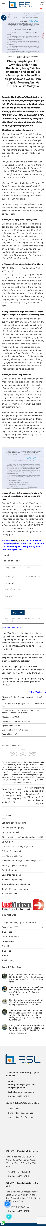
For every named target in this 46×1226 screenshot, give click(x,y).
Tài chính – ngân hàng (12, 879)
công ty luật (18, 540)
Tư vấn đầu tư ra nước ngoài (15, 889)
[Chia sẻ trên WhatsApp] (12, 754)
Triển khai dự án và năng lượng (16, 884)
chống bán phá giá (34, 100)
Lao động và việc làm (12, 856)
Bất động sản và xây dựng (14, 823)
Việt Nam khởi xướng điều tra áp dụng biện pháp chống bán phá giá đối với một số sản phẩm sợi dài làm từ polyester (23, 657)
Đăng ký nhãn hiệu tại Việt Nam (15, 730)
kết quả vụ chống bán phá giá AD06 (20, 777)
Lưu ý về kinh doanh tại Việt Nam (17, 846)
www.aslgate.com (25, 1092)
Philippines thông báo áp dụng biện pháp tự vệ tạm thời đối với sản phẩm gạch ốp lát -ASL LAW (23, 681)
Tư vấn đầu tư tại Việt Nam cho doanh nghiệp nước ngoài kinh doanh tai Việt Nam (23, 711)
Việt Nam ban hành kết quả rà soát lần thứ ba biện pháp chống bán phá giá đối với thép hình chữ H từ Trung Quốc (26, 978)
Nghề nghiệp (8, 941)
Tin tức (26, 58)
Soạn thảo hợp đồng (11, 875)
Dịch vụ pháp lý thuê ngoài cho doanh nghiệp (23, 837)
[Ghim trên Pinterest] (30, 754)
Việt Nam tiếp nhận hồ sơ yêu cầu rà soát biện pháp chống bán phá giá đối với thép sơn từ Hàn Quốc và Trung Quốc (26, 991)
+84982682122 (23, 1096)
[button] (3, 4)
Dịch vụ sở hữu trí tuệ (11, 726)
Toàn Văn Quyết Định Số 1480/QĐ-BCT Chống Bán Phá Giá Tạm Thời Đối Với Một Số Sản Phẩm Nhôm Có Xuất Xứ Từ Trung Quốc (23, 669)
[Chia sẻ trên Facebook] (16, 754)
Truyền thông (8, 960)
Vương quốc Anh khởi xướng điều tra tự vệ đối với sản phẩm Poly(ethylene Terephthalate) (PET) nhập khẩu (26, 1027)
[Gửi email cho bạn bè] (25, 754)
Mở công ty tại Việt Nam (12, 717)
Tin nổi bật (12, 56)
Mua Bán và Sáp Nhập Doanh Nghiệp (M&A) (22, 860)
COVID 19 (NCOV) (10, 927)
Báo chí (5, 946)
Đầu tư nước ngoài (10, 936)
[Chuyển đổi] (42, 841)
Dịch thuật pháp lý (10, 832)
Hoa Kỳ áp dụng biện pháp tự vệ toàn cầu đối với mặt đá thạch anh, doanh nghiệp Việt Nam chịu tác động (26, 1002)
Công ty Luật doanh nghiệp (20, 1113)
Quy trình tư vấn (9, 870)
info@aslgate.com (17, 1087)
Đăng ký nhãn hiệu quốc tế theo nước (19, 922)
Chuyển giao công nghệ (13, 827)
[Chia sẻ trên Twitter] (21, 754)
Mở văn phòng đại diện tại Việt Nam (17, 721)
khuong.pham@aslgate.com (21, 1084)
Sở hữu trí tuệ (8, 842)
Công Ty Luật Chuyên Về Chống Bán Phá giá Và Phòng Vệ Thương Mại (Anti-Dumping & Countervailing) (12, 795)
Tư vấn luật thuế (9, 893)
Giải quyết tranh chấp (12, 851)
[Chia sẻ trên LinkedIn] (34, 754)
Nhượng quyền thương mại (14, 865)
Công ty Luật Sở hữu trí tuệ (20, 1117)
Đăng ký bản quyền (10, 734)
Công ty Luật (14, 1108)
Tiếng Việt (42, 3)
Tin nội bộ (6, 951)
